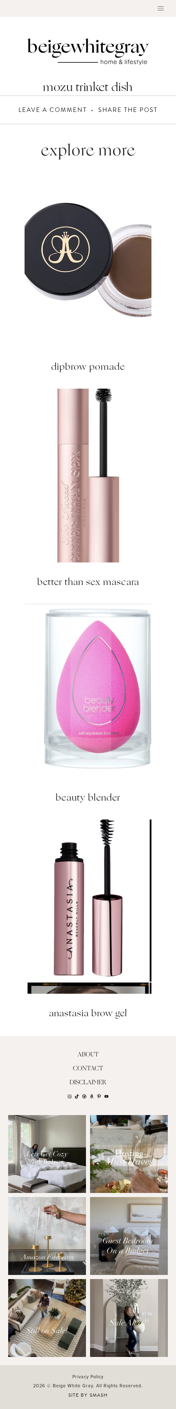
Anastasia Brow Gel (88, 1014)
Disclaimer (88, 1082)
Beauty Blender (88, 798)
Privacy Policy (88, 1376)
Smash (99, 1395)
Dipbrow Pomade (88, 367)
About (88, 1055)
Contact (88, 1068)
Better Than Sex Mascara (88, 583)
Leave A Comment (52, 109)
